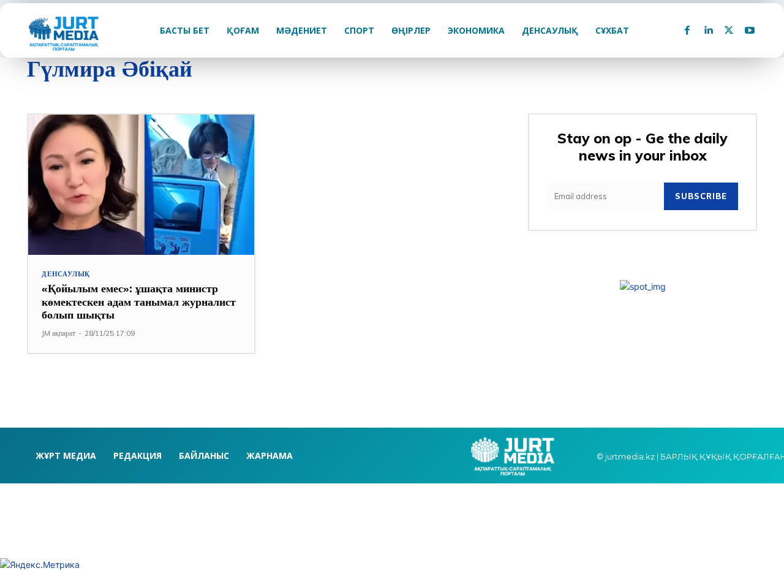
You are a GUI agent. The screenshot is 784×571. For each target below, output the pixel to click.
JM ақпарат (58, 333)
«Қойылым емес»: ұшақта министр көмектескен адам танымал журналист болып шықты (139, 301)
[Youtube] (749, 30)
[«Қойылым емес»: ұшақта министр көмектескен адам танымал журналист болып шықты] (141, 185)
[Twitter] (729, 30)
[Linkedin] (708, 30)
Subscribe (701, 196)
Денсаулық (66, 274)
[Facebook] (687, 30)
